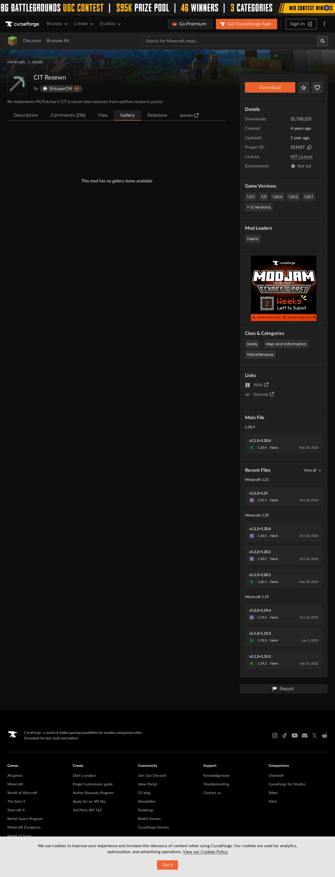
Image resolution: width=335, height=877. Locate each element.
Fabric (253, 239)
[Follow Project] (317, 87)
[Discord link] (305, 735)
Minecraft (16, 62)
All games (15, 776)
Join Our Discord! (152, 776)
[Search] (322, 41)
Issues (186, 115)
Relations (157, 115)
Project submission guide (93, 784)
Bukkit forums (149, 819)
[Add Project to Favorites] (303, 87)
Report (287, 688)
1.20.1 (308, 196)
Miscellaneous (260, 354)
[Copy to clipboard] (309, 147)
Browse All (58, 40)
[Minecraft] (12, 41)
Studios (107, 23)
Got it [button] (167, 865)
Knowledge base (216, 776)
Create (81, 23)
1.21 (263, 196)
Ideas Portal (147, 784)
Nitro (273, 801)
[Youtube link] (295, 735)
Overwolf (276, 776)
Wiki (258, 385)
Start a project (84, 776)
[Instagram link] (275, 735)
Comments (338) (68, 115)
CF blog (144, 793)
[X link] (314, 735)
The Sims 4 (16, 801)
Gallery (127, 115)
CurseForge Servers (153, 827)
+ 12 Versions (259, 207)
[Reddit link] (324, 735)
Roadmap (145, 810)
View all (310, 470)
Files (103, 115)
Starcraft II (16, 810)
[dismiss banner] (326, 8)
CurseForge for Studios (287, 784)
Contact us (212, 793)
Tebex (273, 793)
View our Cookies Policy (205, 852)
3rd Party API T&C (87, 810)
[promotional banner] (167, 8)
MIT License (301, 157)
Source (260, 394)
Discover (32, 40)
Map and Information (286, 344)
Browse (54, 23)
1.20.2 (293, 196)
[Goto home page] (22, 24)
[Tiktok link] (285, 735)
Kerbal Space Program (25, 819)
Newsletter (146, 801)
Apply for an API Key (89, 801)
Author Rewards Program (93, 793)
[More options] (324, 24)
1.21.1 (251, 196)
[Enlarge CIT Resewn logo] (17, 83)
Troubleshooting (216, 784)
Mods (37, 62)
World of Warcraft (22, 793)
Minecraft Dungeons (24, 827)
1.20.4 (277, 196)
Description (26, 115)
